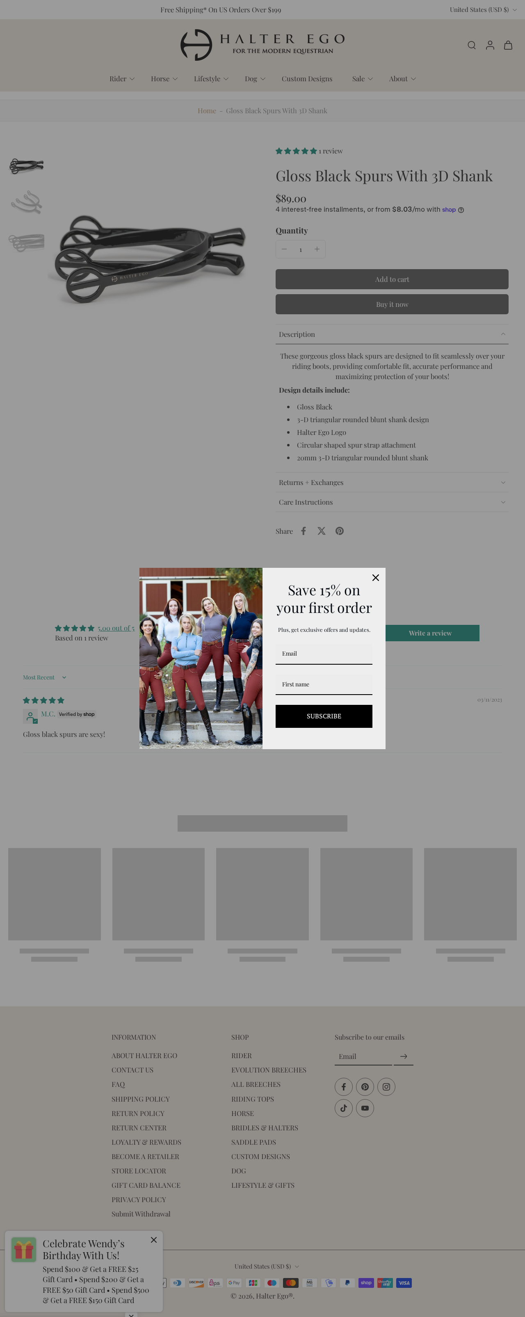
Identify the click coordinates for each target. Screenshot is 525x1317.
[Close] (376, 578)
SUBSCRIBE (324, 715)
